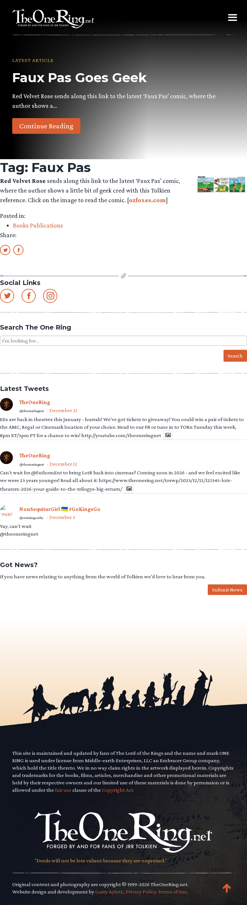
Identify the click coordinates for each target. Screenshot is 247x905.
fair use (63, 790)
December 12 (63, 464)
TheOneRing (34, 402)
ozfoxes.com (147, 199)
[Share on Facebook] (18, 249)
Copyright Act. (118, 790)
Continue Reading (46, 126)
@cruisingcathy (31, 517)
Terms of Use (172, 892)
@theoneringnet (31, 411)
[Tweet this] (5, 249)
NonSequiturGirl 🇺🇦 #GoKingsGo (59, 509)
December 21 (63, 410)
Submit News (227, 590)
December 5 (62, 517)
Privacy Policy (141, 892)
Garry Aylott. (109, 892)
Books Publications (38, 225)
